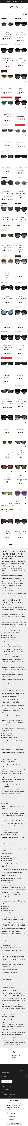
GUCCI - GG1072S (21, 323)
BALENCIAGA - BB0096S (7, 374)
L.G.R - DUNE (7, 477)
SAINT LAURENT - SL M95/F (21, 87)
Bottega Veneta (7, 345)
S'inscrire (7, 1081)
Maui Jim (7, 111)
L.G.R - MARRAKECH (7, 452)
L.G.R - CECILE (21, 477)
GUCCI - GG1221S (7, 34)
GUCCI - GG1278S (7, 86)
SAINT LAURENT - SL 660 (21, 168)
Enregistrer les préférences (14, 1123)
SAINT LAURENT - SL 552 (7, 61)
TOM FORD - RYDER (7, 323)
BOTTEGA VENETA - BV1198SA (7, 348)
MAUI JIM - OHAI (20, 193)
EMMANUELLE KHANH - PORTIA (21, 532)
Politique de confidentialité (7, 1097)
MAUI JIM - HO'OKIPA (21, 140)
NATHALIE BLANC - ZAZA (20, 246)
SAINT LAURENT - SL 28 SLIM (7, 220)
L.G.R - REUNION (7, 503)
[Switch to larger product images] (23, 14)
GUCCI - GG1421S (21, 298)
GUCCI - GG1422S (21, 401)
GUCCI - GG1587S (7, 298)
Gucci (7, 32)
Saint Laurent (21, 32)
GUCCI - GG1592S (7, 401)
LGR (7, 450)
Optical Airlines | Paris (6, 1092)
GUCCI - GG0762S (21, 272)
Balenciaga (21, 345)
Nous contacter (5, 1089)
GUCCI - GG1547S (7, 427)
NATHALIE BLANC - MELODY (7, 273)
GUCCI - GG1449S (21, 427)
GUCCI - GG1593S (7, 245)
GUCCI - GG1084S (21, 113)
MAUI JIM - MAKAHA (7, 140)
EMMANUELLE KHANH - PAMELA (7, 532)
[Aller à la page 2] (17, 543)
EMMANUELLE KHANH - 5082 (21, 504)
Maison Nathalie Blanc (21, 243)
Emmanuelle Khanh (21, 501)
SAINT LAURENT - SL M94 (21, 35)
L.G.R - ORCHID (21, 452)
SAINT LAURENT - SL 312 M (7, 194)
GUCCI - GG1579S (21, 60)
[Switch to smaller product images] (26, 14)
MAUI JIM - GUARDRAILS (7, 114)
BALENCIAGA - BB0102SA (21, 348)
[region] (14, 1054)
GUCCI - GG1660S (7, 167)
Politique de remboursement (8, 1094)
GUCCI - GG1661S (21, 373)
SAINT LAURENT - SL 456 (21, 220)
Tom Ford (7, 321)
